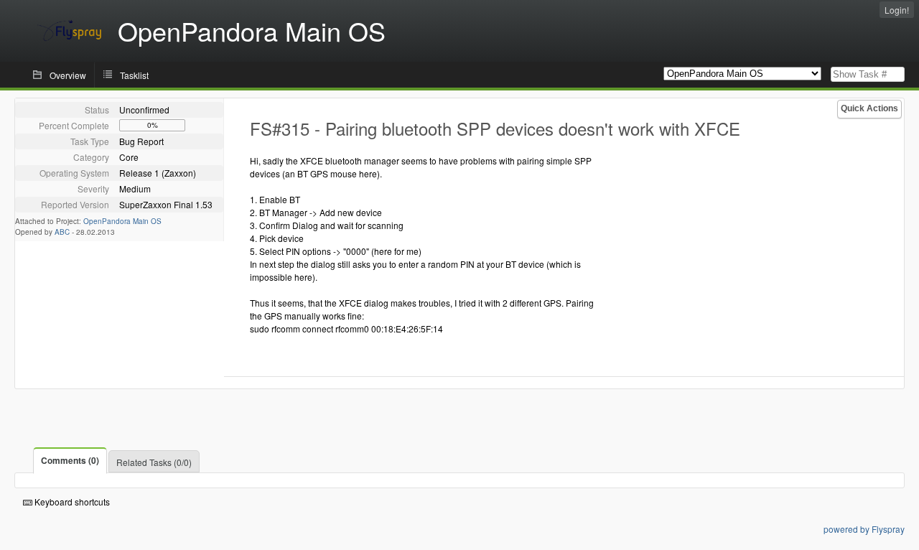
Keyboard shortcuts (71, 501)
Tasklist (134, 75)
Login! (897, 10)
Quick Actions (869, 108)
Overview (68, 75)
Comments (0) (70, 460)
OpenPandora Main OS (122, 221)
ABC (62, 232)
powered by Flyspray (864, 529)
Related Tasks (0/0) (154, 462)
